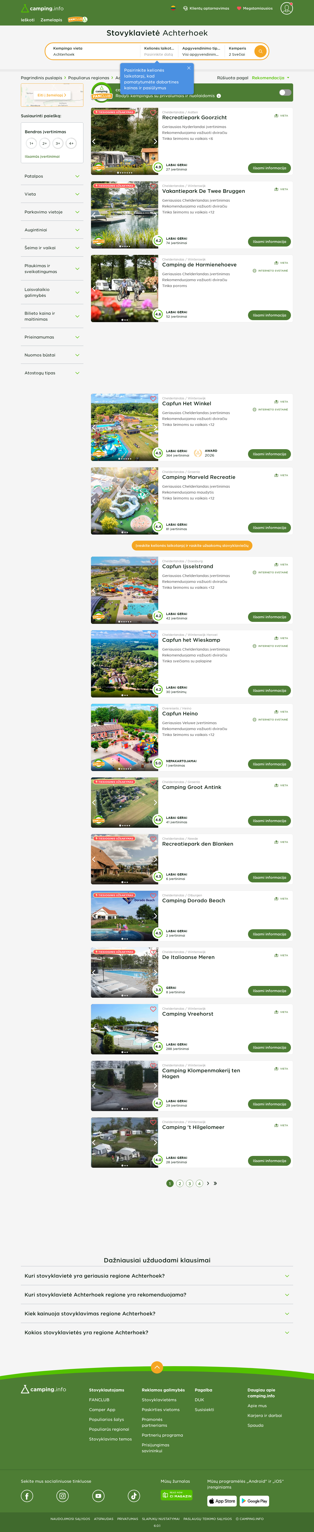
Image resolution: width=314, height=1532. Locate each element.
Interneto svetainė (273, 270)
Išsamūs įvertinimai (42, 156)
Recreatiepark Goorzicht (194, 117)
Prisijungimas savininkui (155, 1447)
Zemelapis (51, 19)
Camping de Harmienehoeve (199, 264)
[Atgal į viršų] (157, 1367)
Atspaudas (103, 1519)
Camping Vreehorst (187, 1014)
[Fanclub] (78, 20)
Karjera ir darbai (265, 1415)
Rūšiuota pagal (233, 77)
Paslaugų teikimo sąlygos (207, 1519)
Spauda (255, 1425)
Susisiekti (204, 1409)
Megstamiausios (258, 8)
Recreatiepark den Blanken (197, 844)
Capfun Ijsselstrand (187, 566)
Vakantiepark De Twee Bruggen (203, 191)
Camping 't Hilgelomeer (193, 1127)
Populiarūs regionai (109, 1429)
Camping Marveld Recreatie (199, 477)
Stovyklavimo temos (110, 1438)
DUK (199, 1399)
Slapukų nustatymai (161, 1519)
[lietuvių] (173, 8)
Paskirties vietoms (161, 1409)
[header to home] (42, 8)
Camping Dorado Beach (193, 900)
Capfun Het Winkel (186, 403)
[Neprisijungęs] (286, 8)
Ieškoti (28, 19)
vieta (284, 115)
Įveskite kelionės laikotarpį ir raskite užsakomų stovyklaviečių (192, 545)
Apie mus (257, 1405)
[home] (43, 1388)
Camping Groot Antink (191, 787)
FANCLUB (99, 1399)
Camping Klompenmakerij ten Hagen (201, 1073)
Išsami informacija (269, 168)
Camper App (102, 1409)
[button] (94, 51)
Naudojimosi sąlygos (70, 1519)
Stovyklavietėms (159, 1399)
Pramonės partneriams (154, 1422)
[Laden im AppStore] (222, 1501)
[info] (219, 96)
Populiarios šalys (106, 1419)
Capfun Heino (180, 713)
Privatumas (127, 1519)
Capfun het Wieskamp (191, 640)
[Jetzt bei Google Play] (254, 1501)
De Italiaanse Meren (188, 957)
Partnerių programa (162, 1434)
